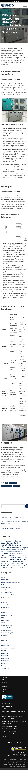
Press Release (5, 658)
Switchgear (17, 486)
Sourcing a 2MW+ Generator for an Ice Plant (13, 526)
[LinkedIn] (15, 743)
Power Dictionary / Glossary (9, 731)
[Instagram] (12, 743)
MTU (25, 560)
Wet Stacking (23, 567)
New (3, 679)
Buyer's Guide (13, 543)
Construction (5, 549)
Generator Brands (7, 706)
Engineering (24, 553)
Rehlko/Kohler (17, 564)
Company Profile (6, 688)
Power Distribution (6, 486)
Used (3, 681)
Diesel (4, 553)
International (4, 560)
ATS (6, 482)
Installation (4, 640)
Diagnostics (21, 551)
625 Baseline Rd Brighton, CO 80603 (16, 756)
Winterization (5, 668)
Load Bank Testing (6, 643)
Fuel (2, 617)
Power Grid (19, 562)
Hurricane (19, 557)
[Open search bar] (14, 5)
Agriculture (8, 541)
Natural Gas (5, 562)
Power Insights (15, 37)
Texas (20, 565)
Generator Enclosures (7, 625)
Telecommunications (11, 565)
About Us (4, 686)
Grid (26, 555)
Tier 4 (24, 565)
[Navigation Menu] (25, 5)
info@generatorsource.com (18, 754)
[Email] (18, 743)
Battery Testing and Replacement (10, 582)
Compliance (16, 547)
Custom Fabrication (6, 605)
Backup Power (20, 541)
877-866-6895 (14, 1)
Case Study (7, 545)
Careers (4, 691)
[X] (6, 743)
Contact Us (5, 739)
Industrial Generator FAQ (8, 734)
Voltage (18, 567)
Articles (4, 736)
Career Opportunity (6, 587)
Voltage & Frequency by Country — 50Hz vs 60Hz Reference (14, 722)
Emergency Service (15, 553)
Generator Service (6, 630)
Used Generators (8, 567)
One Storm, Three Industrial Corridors (11, 531)
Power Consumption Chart (9, 729)
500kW (2, 541)
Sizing (25, 564)
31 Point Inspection (7, 690)
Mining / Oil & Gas (6, 650)
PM (14, 561)
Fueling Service (5, 620)
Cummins (22, 549)
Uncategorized (5, 666)
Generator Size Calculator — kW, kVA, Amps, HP (14, 712)
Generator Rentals (6, 628)
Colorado (6, 547)
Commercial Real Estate (8, 595)
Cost (14, 549)
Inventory (4, 677)
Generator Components (19, 555)
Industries (4, 638)
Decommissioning (14, 551)
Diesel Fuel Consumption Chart (10, 726)
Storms (3, 565)
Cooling (11, 549)
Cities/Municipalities (6, 592)
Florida (4, 555)
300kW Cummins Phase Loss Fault (10, 528)
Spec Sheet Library (7, 703)
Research (4, 708)
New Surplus (5, 683)
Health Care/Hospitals (8, 557)
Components (13, 482)
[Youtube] (9, 743)
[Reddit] (21, 743)
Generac (11, 556)
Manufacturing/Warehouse (8, 648)
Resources (4, 663)
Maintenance (15, 559)
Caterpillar (20, 545)
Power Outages (5, 564)
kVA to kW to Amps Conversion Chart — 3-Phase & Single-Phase (13, 717)
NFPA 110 (11, 561)
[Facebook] (3, 743)
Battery (3, 543)
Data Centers (5, 551)
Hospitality (4, 635)
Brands (3, 584)
